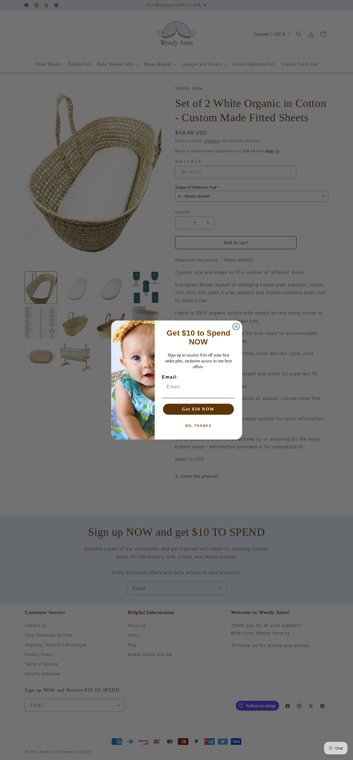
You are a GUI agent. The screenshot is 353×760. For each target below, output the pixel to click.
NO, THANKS (198, 426)
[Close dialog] (236, 326)
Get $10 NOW (198, 409)
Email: (170, 377)
